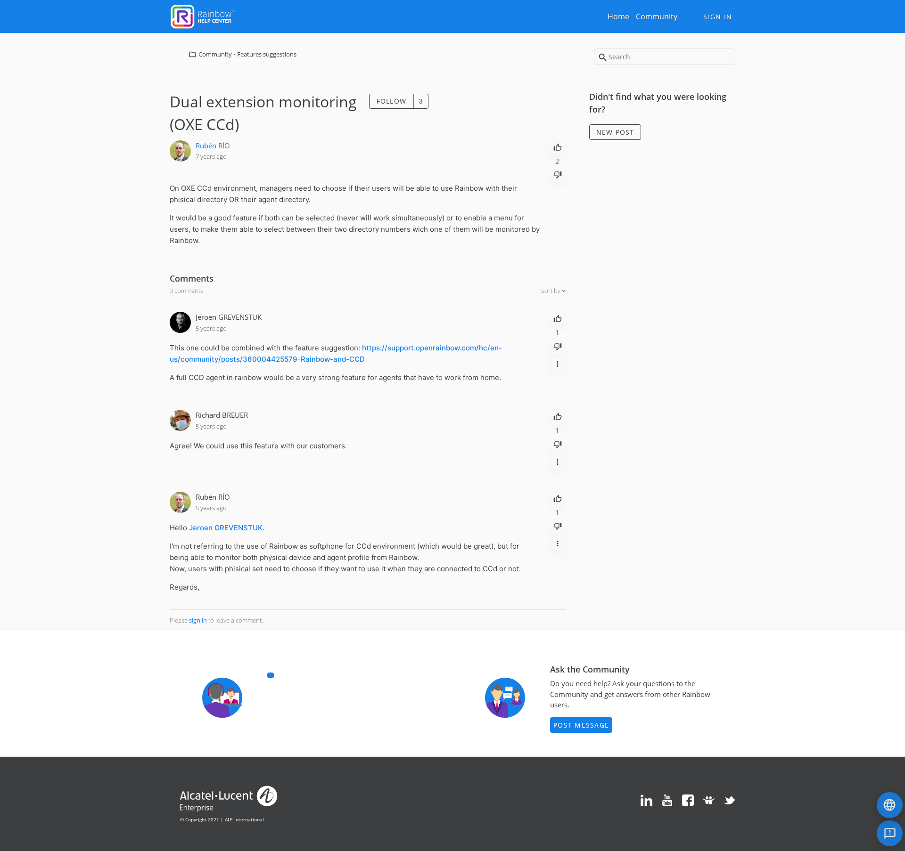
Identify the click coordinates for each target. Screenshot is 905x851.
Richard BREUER (222, 415)
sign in (198, 620)
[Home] (203, 15)
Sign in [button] (717, 16)
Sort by (551, 290)
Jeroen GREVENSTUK (229, 317)
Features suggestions (266, 54)
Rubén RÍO (213, 145)
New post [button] (615, 132)
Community (656, 16)
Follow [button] (392, 101)
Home (618, 16)
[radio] (558, 146)
